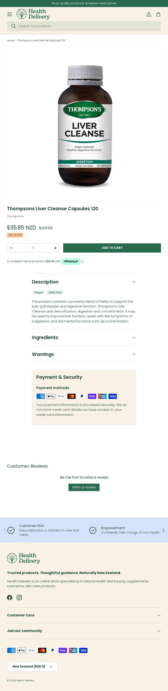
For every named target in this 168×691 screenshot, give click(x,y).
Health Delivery (25, 680)
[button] (158, 14)
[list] (84, 124)
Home (10, 40)
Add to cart (112, 248)
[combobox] (84, 26)
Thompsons (15, 216)
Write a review (84, 487)
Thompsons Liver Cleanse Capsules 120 (41, 40)
